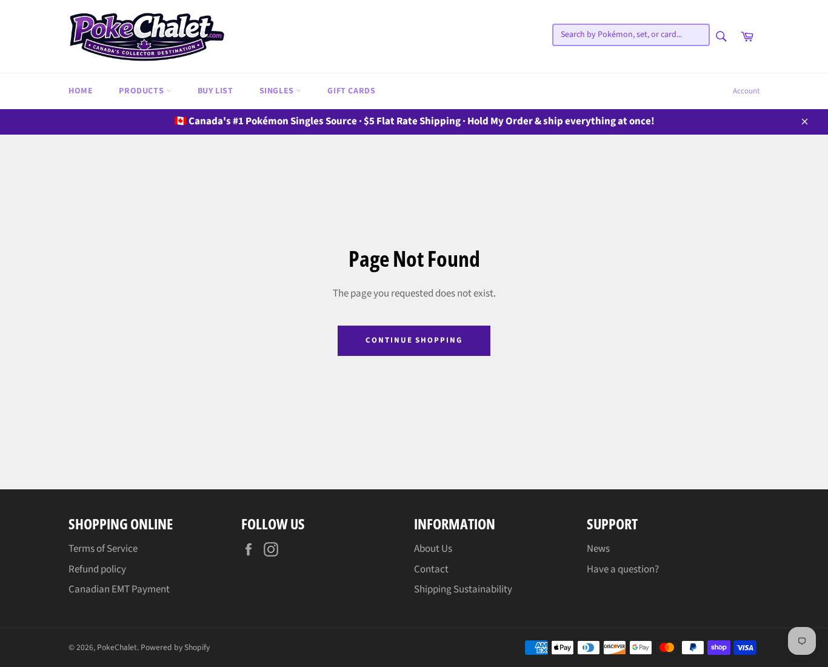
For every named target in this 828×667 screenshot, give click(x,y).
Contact (431, 569)
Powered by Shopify (175, 647)
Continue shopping (414, 340)
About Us (433, 548)
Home (80, 91)
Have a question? (623, 569)
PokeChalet (117, 647)
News (598, 548)
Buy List (215, 91)
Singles (277, 91)
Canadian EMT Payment (119, 589)
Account (746, 90)
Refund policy (97, 569)
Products (142, 91)
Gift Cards (351, 91)
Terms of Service (103, 548)
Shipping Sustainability (463, 589)
